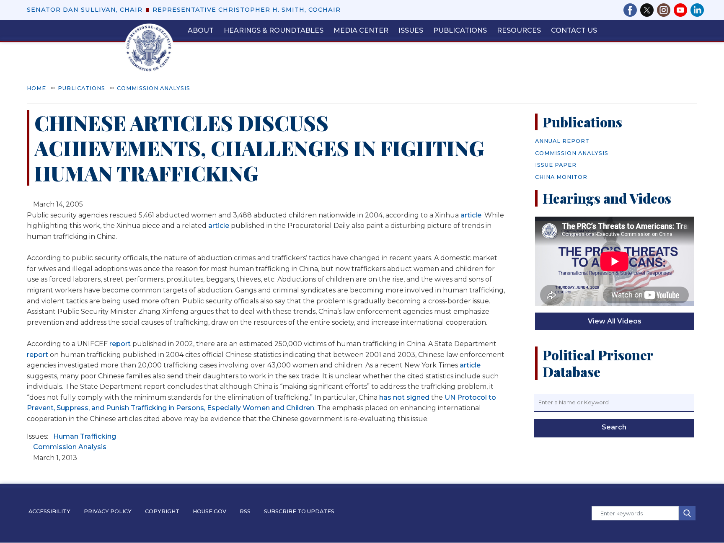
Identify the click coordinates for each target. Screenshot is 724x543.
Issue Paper (556, 165)
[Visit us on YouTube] (682, 10)
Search (614, 427)
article (470, 215)
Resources (519, 30)
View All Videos (614, 321)
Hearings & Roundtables (273, 30)
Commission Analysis (153, 88)
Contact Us (574, 30)
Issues (410, 30)
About (201, 30)
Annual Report (562, 141)
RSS (245, 511)
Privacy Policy (108, 511)
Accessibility (49, 511)
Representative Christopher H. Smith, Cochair (247, 9)
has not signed (404, 397)
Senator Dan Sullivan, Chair (84, 9)
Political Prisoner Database (598, 363)
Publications (460, 30)
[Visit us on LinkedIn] (697, 10)
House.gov (209, 511)
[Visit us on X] (648, 10)
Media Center (361, 30)
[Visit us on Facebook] (631, 10)
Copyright (162, 511)
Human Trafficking (84, 436)
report (120, 344)
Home (36, 88)
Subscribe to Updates (299, 511)
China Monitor (561, 177)
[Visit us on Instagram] (665, 10)
